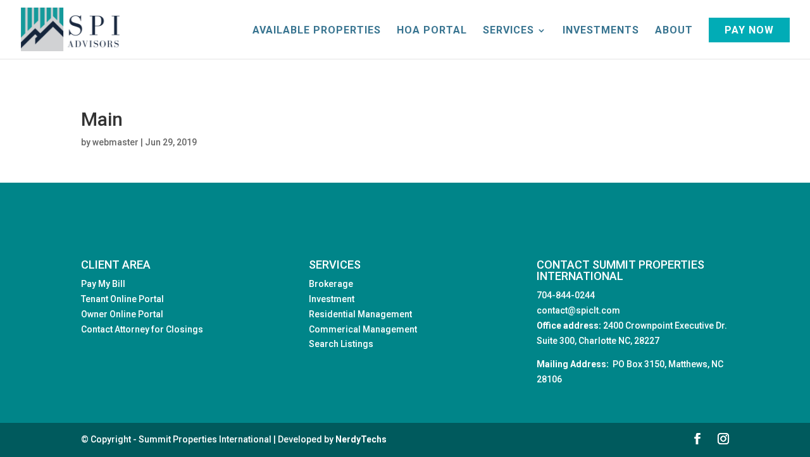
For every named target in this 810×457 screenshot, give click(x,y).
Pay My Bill (103, 284)
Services (508, 31)
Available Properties (316, 31)
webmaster (115, 142)
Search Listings (341, 344)
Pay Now (749, 30)
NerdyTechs (361, 439)
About (674, 31)
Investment (331, 299)
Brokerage (331, 284)
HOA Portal (432, 31)
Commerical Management (363, 329)
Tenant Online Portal (122, 299)
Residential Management (360, 314)
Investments (601, 31)
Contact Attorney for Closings (142, 329)
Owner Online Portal (122, 314)
